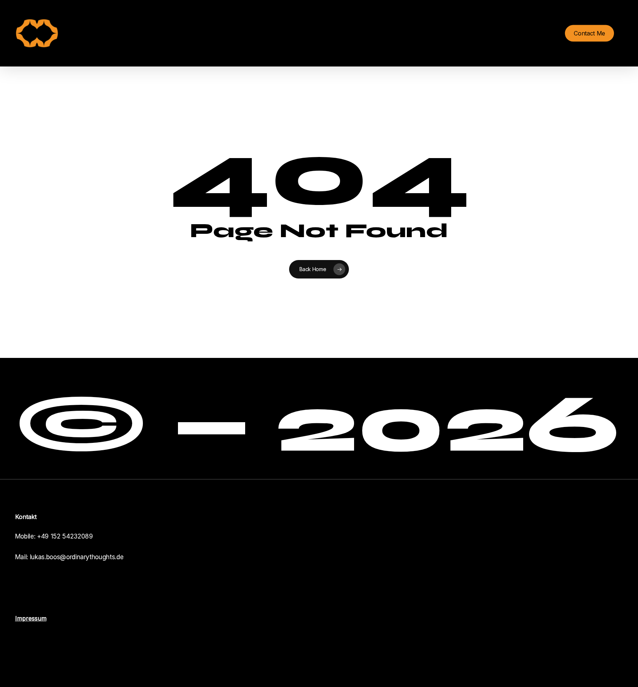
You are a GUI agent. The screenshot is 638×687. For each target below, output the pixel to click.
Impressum (31, 618)
